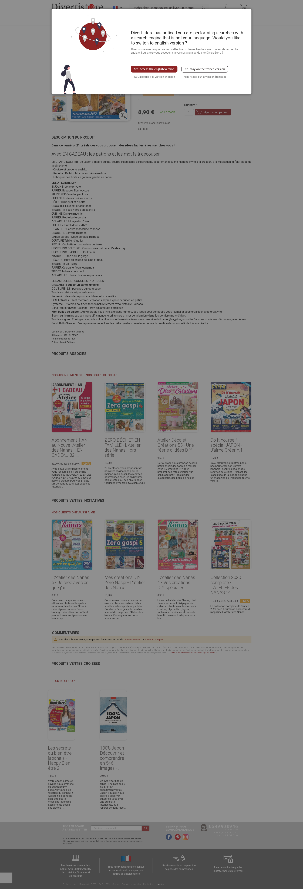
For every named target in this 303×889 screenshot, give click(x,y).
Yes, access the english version (154, 69)
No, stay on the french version (204, 69)
